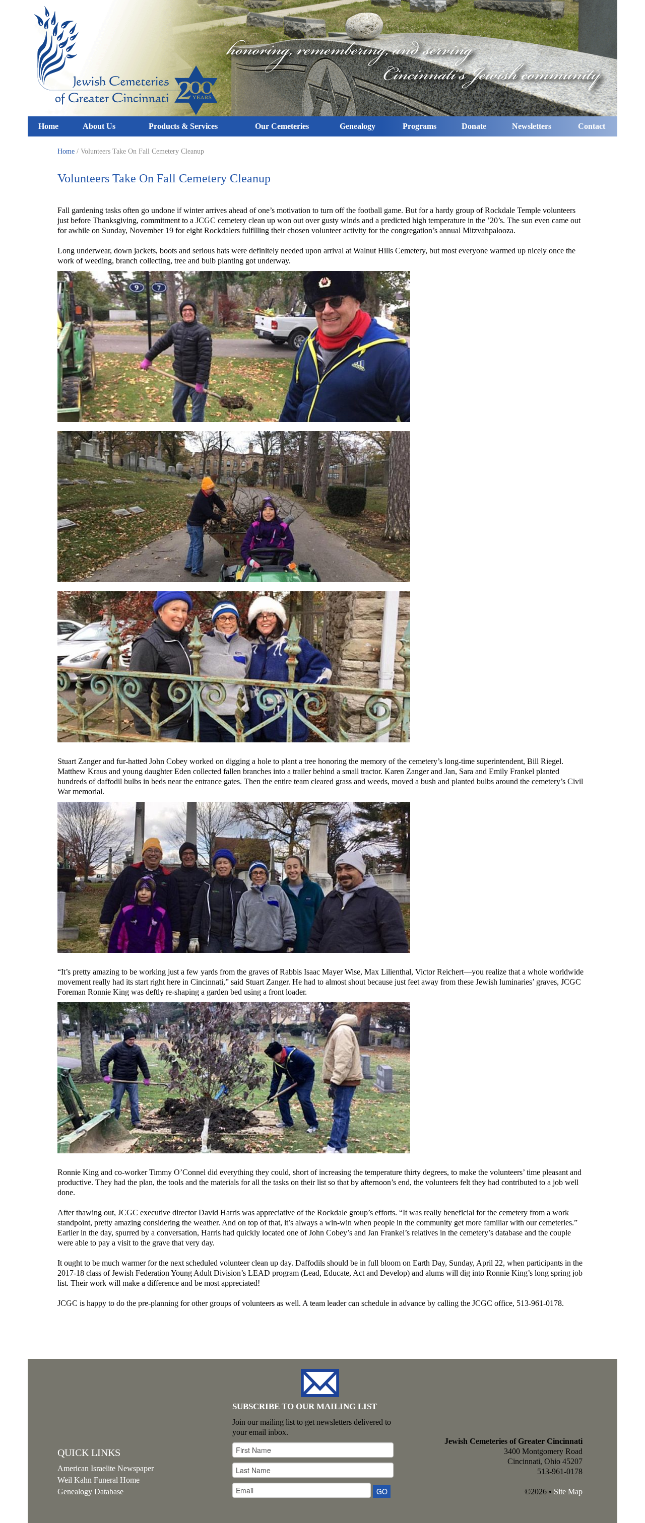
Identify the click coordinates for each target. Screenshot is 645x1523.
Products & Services (183, 126)
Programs (419, 126)
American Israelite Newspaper (105, 1468)
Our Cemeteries (282, 126)
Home (48, 126)
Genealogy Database (90, 1491)
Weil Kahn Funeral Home (98, 1480)
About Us (99, 126)
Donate (474, 126)
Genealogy (357, 126)
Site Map (568, 1491)
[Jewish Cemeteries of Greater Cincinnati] (322, 57)
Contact (591, 126)
